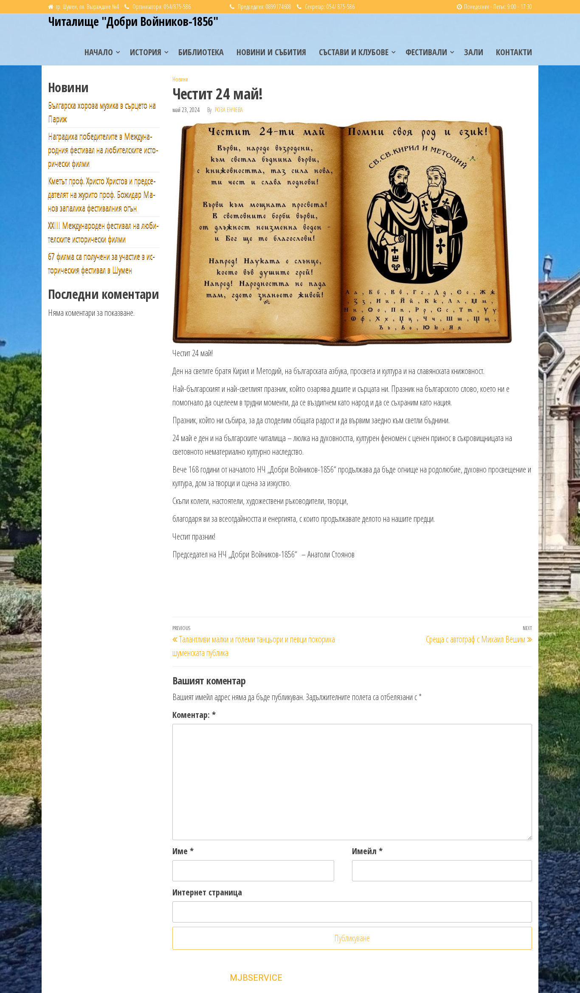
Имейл (367, 851)
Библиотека (201, 52)
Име (183, 851)
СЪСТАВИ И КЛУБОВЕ (354, 52)
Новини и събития (271, 52)
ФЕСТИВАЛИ (426, 52)
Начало (98, 52)
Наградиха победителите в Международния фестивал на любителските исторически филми (103, 149)
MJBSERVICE (256, 978)
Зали (473, 52)
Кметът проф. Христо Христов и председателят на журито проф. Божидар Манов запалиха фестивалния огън (102, 194)
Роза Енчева (229, 110)
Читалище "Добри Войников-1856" (133, 21)
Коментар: (194, 714)
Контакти (514, 52)
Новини (180, 79)
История (145, 52)
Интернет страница (207, 892)
